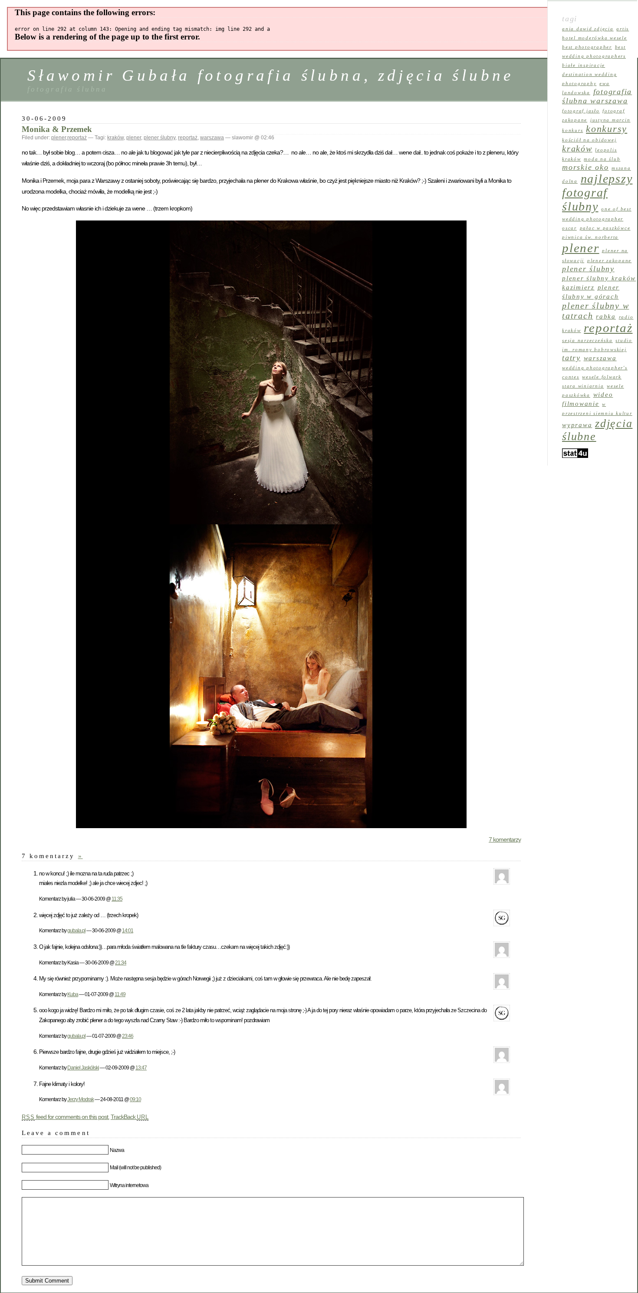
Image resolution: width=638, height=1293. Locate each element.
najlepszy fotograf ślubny (597, 192)
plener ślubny (159, 138)
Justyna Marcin (610, 120)
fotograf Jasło (581, 111)
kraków (115, 138)
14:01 (127, 930)
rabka (606, 316)
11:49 (120, 994)
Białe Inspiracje (583, 65)
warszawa (212, 138)
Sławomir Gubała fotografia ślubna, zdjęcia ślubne (270, 75)
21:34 (120, 962)
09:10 (135, 1099)
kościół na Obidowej (589, 140)
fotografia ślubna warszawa (597, 96)
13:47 (141, 1067)
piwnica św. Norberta (590, 237)
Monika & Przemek (57, 129)
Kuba (72, 994)
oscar (569, 228)
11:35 (117, 898)
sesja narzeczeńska (587, 340)
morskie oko (585, 167)
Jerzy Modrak (80, 1099)
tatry (571, 357)
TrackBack (130, 1116)
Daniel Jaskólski (83, 1067)
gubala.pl (76, 930)
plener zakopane (609, 260)
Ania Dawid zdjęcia (588, 28)
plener (58, 138)
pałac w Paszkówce (605, 228)
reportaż (77, 138)
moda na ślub (602, 159)
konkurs (572, 130)
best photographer (587, 47)
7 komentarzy (505, 839)
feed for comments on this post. (65, 1116)
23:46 (127, 1036)
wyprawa (577, 424)
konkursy (606, 129)
